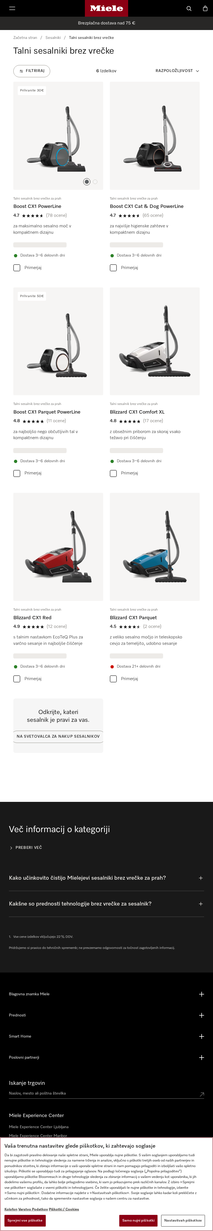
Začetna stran (25, 38)
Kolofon (10, 1209)
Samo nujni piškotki (138, 1220)
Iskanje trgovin (27, 1083)
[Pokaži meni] (12, 8)
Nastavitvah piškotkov (183, 1220)
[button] (86, 181)
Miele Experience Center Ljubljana (39, 1127)
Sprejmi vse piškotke (25, 1220)
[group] (58, 178)
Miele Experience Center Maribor (38, 1136)
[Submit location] (202, 1094)
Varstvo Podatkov (33, 1209)
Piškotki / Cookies (64, 1209)
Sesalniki (53, 38)
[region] (106, 1184)
